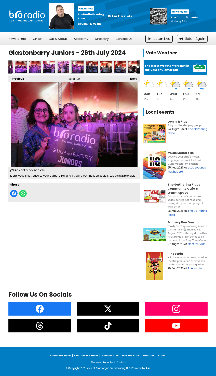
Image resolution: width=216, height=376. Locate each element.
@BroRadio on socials (21, 67)
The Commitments (184, 17)
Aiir (148, 368)
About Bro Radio (60, 355)
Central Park (196, 244)
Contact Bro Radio (86, 355)
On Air (37, 39)
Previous (16, 79)
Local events (160, 112)
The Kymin (195, 268)
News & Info (17, 39)
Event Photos (109, 355)
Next (132, 79)
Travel (162, 355)
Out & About (58, 39)
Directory (102, 39)
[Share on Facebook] (14, 193)
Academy (81, 39)
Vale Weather (161, 53)
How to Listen (130, 355)
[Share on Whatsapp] (23, 193)
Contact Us (123, 39)
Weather (148, 355)
